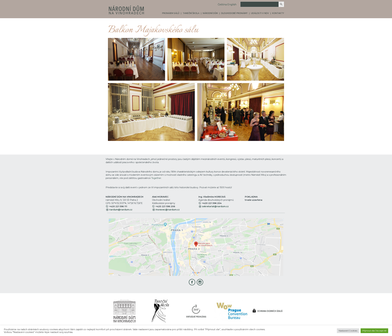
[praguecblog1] (232, 310)
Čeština (222, 4)
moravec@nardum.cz (168, 209)
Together (156, 178)
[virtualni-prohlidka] (196, 310)
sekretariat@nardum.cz (215, 206)
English (231, 4)
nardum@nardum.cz (120, 209)
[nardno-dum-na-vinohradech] (124, 310)
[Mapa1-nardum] (196, 247)
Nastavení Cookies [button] (348, 330)
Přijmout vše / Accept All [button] (374, 330)
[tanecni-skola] (160, 310)
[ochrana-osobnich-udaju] (267, 310)
